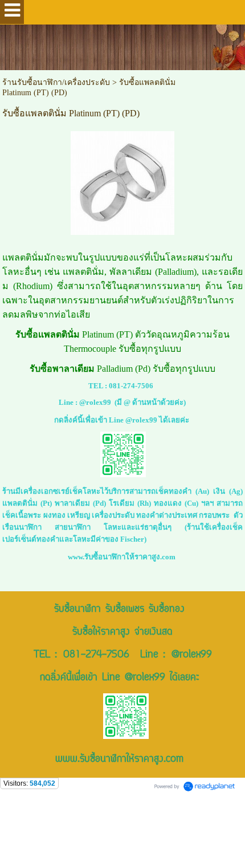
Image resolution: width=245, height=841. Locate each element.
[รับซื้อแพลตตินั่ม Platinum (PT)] (122, 181)
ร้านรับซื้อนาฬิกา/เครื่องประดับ (56, 82)
